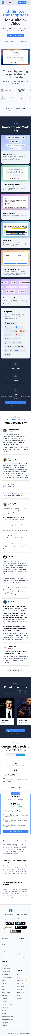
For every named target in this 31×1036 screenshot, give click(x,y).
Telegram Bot (20, 945)
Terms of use (20, 989)
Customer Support (6, 971)
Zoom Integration (21, 948)
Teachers (4, 1013)
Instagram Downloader (7, 951)
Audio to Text (5, 954)
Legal (3, 986)
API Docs (19, 995)
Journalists (4, 983)
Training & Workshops (7, 1019)
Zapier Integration (21, 960)
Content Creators (6, 968)
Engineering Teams (7, 974)
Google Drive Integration (23, 954)
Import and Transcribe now (17, 402)
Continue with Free (15, 787)
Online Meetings (6, 992)
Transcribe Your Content (17, 731)
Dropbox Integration (22, 957)
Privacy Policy (20, 983)
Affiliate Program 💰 (22, 980)
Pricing (18, 977)
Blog (18, 974)
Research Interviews (7, 1004)
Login (14, 2)
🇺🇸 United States (12, 504)
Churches (4, 965)
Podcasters (4, 995)
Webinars (4, 1025)
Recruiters (4, 1001)
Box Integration (21, 951)
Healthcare (4, 980)
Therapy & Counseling (7, 1016)
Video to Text (5, 957)
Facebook (11, 486)
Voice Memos (5, 1022)
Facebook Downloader (7, 948)
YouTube (11, 460)
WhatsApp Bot (20, 942)
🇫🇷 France (10, 431)
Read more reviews (16, 670)
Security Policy (20, 986)
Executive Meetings (7, 977)
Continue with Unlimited (15, 831)
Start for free (22, 2)
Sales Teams (5, 1007)
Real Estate (4, 998)
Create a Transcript (16, 35)
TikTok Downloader (6, 945)
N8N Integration (21, 966)
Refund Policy (20, 992)
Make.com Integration (22, 963)
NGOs (3, 989)
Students (4, 1010)
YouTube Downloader (7, 942)
